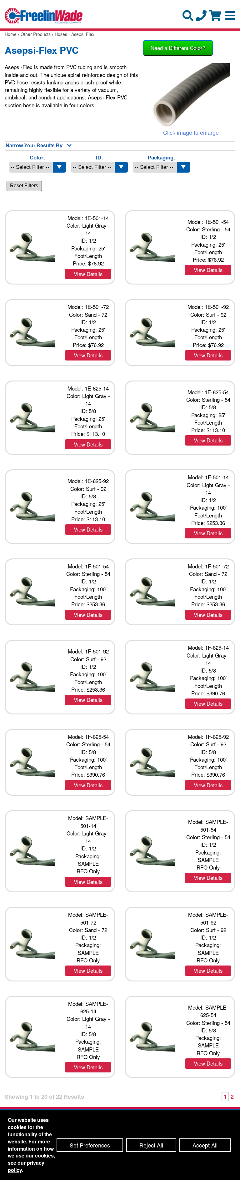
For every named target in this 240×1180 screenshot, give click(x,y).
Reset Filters (24, 185)
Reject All (151, 1145)
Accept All (205, 1145)
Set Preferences (90, 1145)
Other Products (36, 34)
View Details (88, 274)
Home (11, 34)
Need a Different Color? (178, 48)
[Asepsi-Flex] (190, 96)
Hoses (61, 34)
